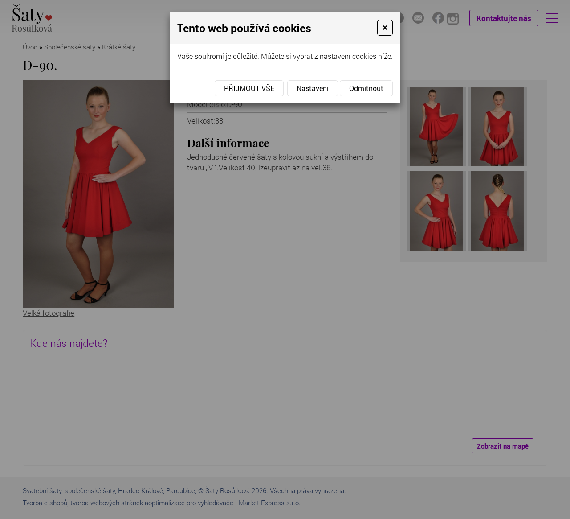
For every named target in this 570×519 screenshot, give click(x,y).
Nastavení (313, 88)
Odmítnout (366, 88)
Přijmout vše (249, 88)
